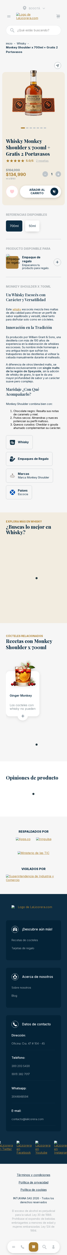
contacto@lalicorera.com (28, 1119)
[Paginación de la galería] (23, 128)
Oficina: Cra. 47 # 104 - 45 (28, 1043)
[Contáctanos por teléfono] (22, 1246)
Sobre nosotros (21, 987)
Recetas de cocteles (25, 940)
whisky (16, 309)
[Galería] (33, 93)
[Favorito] (12, 192)
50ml (32, 226)
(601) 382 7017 (21, 1074)
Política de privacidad (33, 1182)
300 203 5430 (21, 1066)
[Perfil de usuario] (53, 1246)
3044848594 (20, 1096)
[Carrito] (58, 17)
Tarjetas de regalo (23, 948)
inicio (9, 43)
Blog (14, 995)
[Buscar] (12, 30)
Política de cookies (33, 1190)
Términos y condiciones (33, 1175)
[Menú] (9, 17)
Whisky (21, 43)
